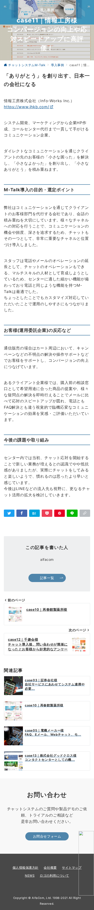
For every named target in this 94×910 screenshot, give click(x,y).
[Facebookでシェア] (21, 513)
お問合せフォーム (47, 836)
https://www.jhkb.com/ (26, 106)
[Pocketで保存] (47, 513)
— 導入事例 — (47, 10)
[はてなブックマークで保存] (34, 513)
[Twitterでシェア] (9, 513)
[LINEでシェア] (72, 513)
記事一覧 (47, 578)
